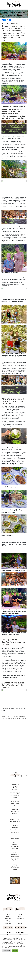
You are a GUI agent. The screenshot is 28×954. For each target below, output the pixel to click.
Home (8, 914)
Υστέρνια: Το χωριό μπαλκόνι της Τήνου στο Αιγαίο (15, 866)
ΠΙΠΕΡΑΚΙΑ (4, 718)
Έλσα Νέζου (5, 708)
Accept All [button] (15, 950)
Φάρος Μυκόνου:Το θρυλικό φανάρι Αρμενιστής (15, 845)
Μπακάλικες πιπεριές (6, 70)
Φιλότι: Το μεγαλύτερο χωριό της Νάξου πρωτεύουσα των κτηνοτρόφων (15, 829)
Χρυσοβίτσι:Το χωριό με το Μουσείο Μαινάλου (15, 787)
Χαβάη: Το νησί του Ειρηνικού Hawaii (15, 803)
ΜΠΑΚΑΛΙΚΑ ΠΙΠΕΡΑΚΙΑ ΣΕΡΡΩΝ (19, 716)
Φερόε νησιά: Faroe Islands (15, 837)
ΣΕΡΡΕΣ (18, 718)
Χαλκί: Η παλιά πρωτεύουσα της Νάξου (15, 795)
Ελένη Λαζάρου (20, 234)
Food (20, 914)
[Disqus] (14, 743)
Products (20, 921)
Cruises (20, 923)
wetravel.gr (7, 136)
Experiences (20, 918)
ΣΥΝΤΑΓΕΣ (24, 718)
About (8, 916)
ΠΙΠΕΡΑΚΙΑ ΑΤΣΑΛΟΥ (12, 718)
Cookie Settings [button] (6, 950)
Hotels (20, 916)
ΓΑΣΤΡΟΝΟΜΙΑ (8, 716)
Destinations (7, 918)
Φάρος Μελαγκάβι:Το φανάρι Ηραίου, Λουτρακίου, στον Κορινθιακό (15, 856)
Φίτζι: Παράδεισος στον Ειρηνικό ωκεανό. (15, 819)
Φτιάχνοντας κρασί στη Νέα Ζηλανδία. (15, 811)
